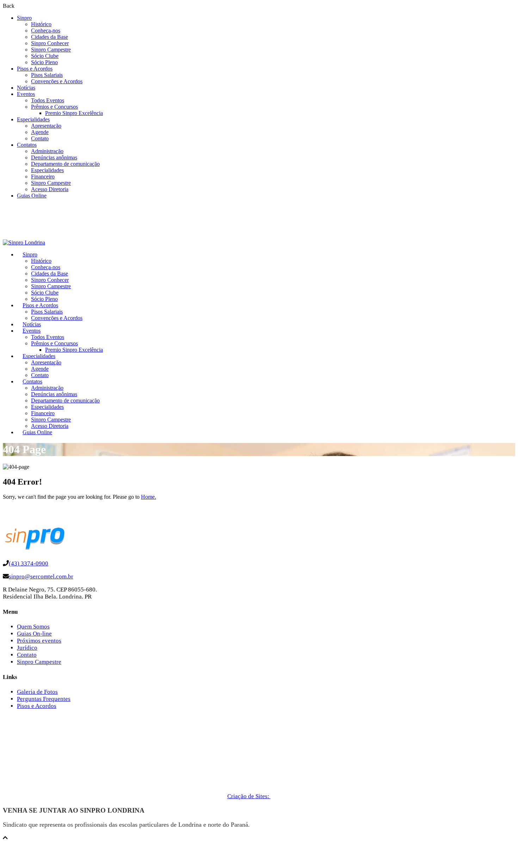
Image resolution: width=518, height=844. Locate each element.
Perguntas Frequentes (43, 699)
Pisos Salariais (47, 75)
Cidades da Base (49, 37)
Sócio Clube (44, 56)
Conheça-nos (45, 31)
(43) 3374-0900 (28, 563)
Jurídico (27, 647)
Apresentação (46, 126)
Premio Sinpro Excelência (74, 113)
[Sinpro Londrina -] (24, 242)
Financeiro (43, 177)
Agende (40, 132)
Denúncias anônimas (54, 157)
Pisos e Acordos (35, 69)
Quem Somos (33, 626)
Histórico (41, 24)
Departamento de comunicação (65, 164)
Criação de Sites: (249, 796)
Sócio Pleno (44, 62)
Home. (148, 497)
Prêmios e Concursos (54, 107)
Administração (47, 151)
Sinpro (24, 18)
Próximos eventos (39, 640)
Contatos (27, 145)
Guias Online (32, 196)
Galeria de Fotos (37, 691)
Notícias (26, 88)
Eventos (26, 94)
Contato (40, 138)
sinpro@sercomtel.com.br (41, 576)
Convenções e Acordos (56, 81)
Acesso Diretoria (49, 189)
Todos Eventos (47, 100)
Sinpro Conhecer (50, 43)
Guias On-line (34, 633)
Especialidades (33, 119)
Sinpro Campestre (51, 50)
